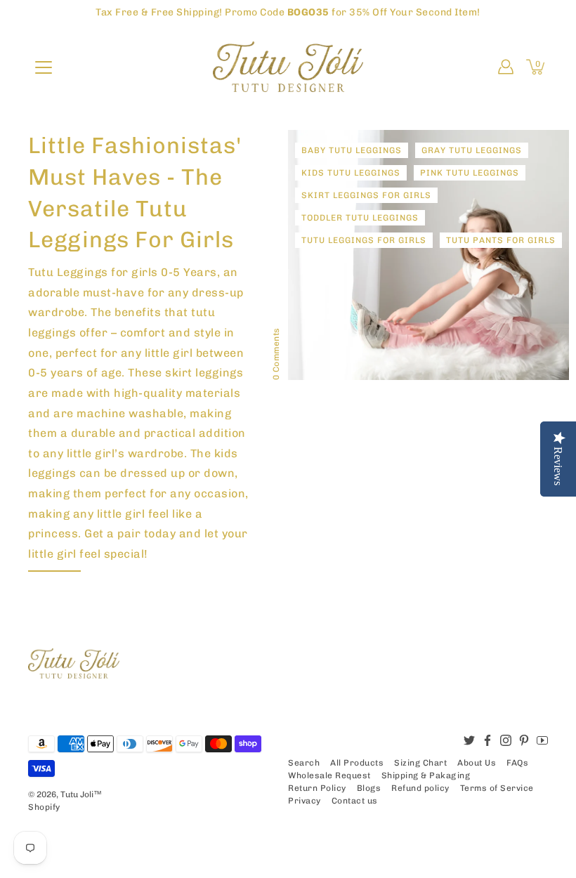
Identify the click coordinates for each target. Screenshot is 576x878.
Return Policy (317, 788)
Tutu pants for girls (501, 240)
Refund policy (420, 788)
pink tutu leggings (469, 173)
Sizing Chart (420, 763)
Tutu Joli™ (81, 794)
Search (304, 763)
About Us (476, 763)
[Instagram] (505, 740)
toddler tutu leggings (360, 218)
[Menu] (43, 67)
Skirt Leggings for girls (366, 195)
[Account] (506, 66)
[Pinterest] (524, 740)
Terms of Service (497, 788)
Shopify (44, 807)
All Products (357, 763)
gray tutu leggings (471, 150)
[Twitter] (469, 740)
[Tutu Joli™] (288, 67)
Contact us (355, 801)
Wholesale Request (329, 775)
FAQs (517, 763)
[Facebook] (487, 740)
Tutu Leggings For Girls (363, 240)
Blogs (369, 788)
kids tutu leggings (350, 173)
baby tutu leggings (351, 150)
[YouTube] (542, 740)
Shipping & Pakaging (426, 775)
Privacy (304, 801)
